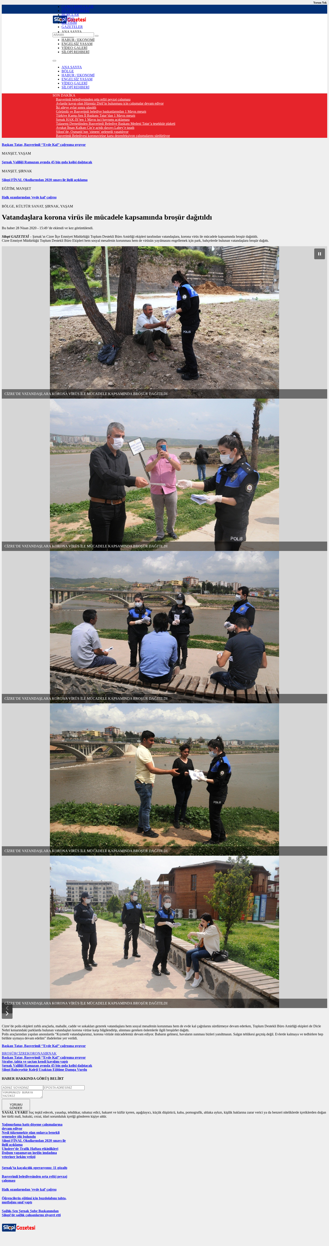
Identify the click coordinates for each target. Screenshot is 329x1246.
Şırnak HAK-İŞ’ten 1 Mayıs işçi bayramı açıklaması (93, 119)
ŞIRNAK (50, 1053)
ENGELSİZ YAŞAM (77, 44)
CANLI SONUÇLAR (78, 7)
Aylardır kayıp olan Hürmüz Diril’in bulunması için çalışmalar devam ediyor (110, 103)
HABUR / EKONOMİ (78, 40)
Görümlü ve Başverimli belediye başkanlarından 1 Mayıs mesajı (101, 111)
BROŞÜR (9, 1053)
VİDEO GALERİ (74, 48)
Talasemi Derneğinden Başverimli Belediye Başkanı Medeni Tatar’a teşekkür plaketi (115, 123)
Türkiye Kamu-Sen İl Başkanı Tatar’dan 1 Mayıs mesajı (95, 115)
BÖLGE (68, 71)
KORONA (35, 1053)
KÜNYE (68, 19)
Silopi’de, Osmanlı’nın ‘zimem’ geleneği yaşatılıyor (92, 132)
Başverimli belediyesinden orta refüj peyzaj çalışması (93, 99)
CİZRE (22, 1053)
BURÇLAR (70, 15)
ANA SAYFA (72, 32)
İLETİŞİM (69, 23)
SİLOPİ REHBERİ (75, 11)
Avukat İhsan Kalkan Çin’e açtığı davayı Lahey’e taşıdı (95, 128)
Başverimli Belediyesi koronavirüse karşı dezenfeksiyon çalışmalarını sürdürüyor (113, 136)
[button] (7, 1013)
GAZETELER (72, 27)
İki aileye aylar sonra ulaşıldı (76, 107)
